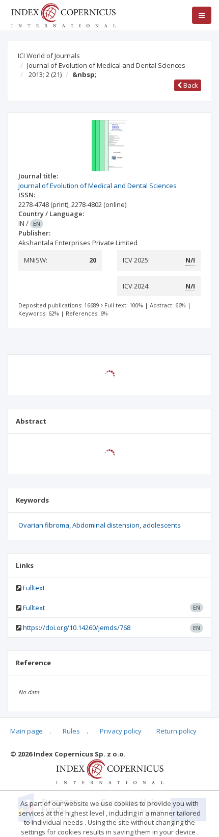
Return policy (176, 731)
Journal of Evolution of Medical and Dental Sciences (106, 65)
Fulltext (34, 587)
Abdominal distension (106, 525)
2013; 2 (45, 74)
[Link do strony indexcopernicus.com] (109, 770)
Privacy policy (121, 731)
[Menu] (201, 15)
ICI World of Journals (49, 55)
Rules (71, 731)
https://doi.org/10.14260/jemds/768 (76, 627)
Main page (26, 731)
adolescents (162, 525)
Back (190, 85)
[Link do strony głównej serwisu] (63, 14)
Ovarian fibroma (43, 525)
